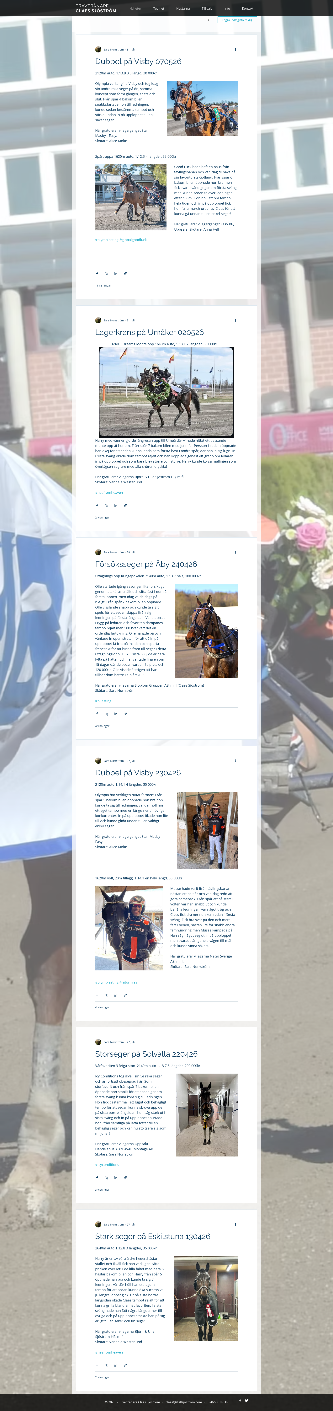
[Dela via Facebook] (97, 273)
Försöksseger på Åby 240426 (146, 564)
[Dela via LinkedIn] (116, 273)
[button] (183, 8)
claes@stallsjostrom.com (184, 1402)
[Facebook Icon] (240, 1400)
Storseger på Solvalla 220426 (146, 1053)
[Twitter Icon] (247, 1400)
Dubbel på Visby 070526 (138, 61)
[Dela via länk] (125, 273)
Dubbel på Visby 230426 (138, 772)
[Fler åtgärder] (235, 49)
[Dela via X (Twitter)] (106, 273)
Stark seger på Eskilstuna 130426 (152, 1236)
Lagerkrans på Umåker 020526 (149, 332)
